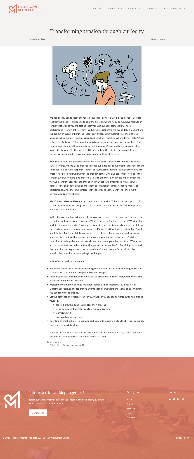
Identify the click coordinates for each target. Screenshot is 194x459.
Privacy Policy (182, 437)
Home (130, 399)
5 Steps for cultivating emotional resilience (69, 345)
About (130, 404)
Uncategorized (56, 342)
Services (133, 8)
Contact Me (38, 412)
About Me (96, 8)
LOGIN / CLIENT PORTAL (174, 8)
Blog (129, 413)
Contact (151, 8)
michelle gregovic (158, 39)
